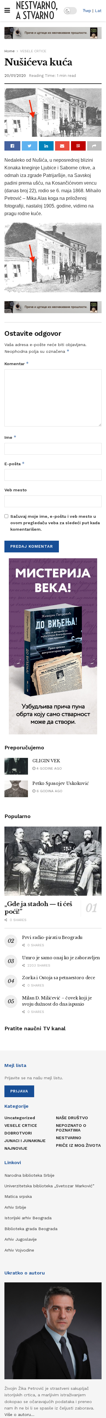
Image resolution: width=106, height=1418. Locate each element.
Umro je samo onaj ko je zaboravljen (61, 957)
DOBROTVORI (18, 1133)
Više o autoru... (19, 1414)
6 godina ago (48, 791)
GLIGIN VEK (46, 760)
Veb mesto (15, 490)
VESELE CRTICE (33, 51)
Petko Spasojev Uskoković (60, 783)
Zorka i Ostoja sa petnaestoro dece (58, 977)
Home (9, 51)
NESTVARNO (68, 1137)
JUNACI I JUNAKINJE (25, 1140)
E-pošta (14, 463)
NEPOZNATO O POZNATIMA (71, 1127)
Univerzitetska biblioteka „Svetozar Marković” (49, 1185)
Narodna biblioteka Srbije (29, 1175)
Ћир (87, 10)
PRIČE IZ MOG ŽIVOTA (78, 1145)
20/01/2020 (15, 75)
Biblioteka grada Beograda (30, 1228)
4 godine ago (48, 768)
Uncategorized (19, 1117)
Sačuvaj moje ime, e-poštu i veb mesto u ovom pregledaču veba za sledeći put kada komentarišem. (55, 523)
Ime (10, 437)
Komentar (16, 363)
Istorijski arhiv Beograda (28, 1217)
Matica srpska (18, 1196)
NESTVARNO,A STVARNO (37, 11)
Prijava (19, 1091)
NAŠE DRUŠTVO (72, 1117)
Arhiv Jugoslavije (20, 1239)
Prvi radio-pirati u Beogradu (52, 937)
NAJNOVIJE (15, 1148)
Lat (98, 10)
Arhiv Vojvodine (19, 1250)
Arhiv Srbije (15, 1207)
